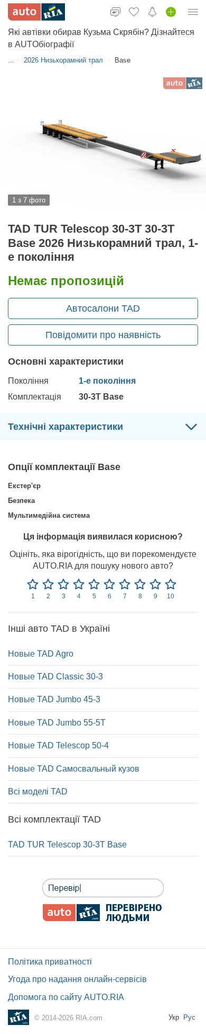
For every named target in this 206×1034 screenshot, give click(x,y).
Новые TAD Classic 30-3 (55, 676)
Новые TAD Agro (40, 653)
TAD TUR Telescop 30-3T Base (67, 844)
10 (170, 596)
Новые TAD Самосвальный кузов (73, 768)
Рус (189, 1017)
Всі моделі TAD (38, 791)
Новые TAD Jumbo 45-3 (54, 699)
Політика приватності (50, 961)
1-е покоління (107, 380)
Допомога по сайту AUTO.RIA (66, 997)
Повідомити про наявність (103, 335)
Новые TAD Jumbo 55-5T (57, 722)
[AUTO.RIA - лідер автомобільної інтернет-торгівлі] (36, 12)
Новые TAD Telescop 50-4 (58, 745)
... (11, 60)
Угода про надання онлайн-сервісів (77, 979)
